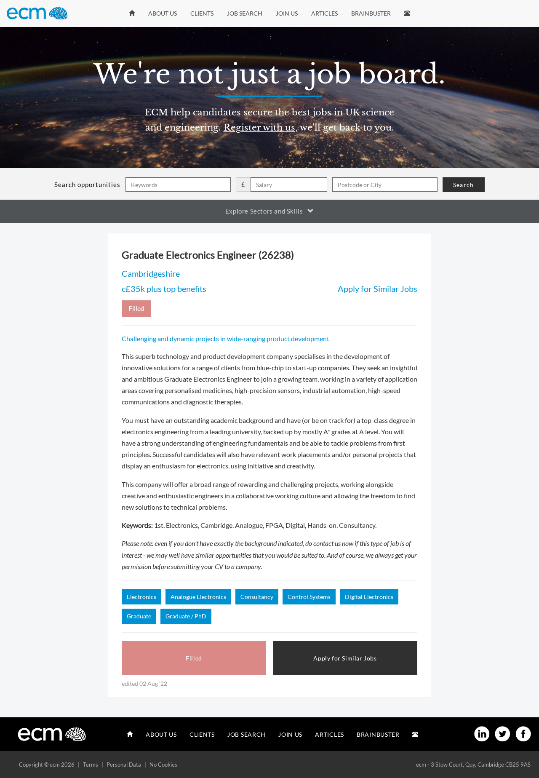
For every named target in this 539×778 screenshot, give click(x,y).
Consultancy (256, 596)
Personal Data (124, 764)
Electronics (141, 596)
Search (463, 184)
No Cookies (163, 764)
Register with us (259, 127)
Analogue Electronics (198, 596)
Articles (324, 13)
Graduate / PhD (185, 616)
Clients (201, 13)
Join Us (287, 13)
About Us (162, 13)
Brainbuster (371, 13)
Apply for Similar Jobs (377, 288)
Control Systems (309, 596)
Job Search (244, 13)
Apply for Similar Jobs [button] (344, 658)
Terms (90, 764)
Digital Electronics (369, 596)
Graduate (139, 616)
